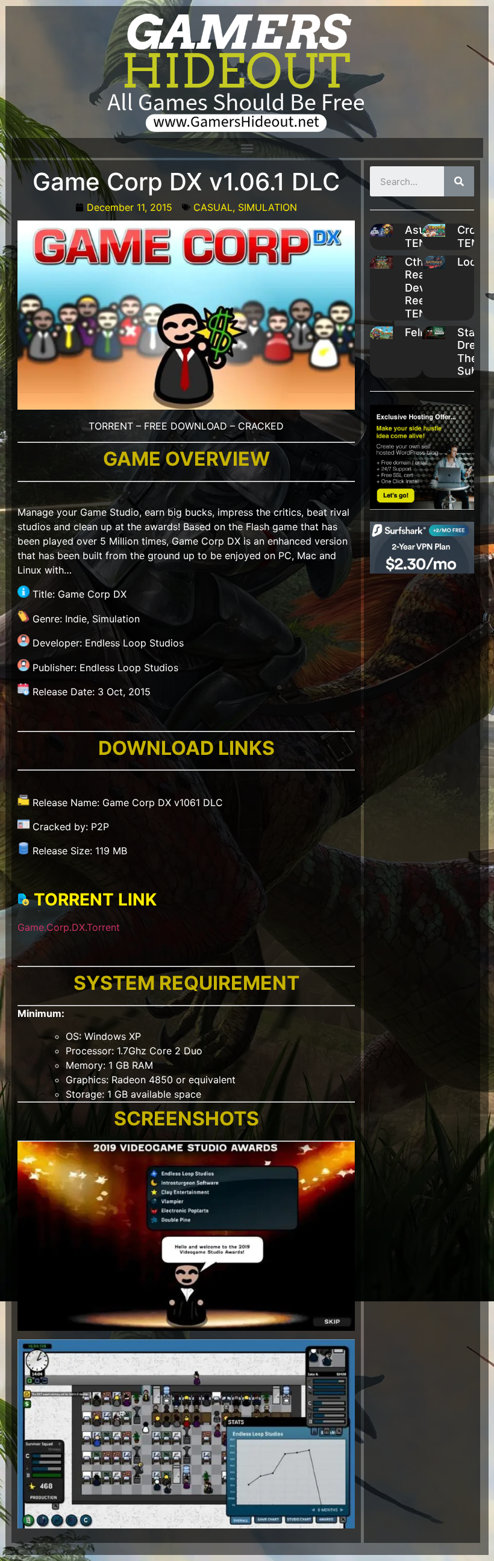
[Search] (459, 181)
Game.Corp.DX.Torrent (68, 927)
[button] (247, 148)
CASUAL (213, 207)
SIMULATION (267, 207)
